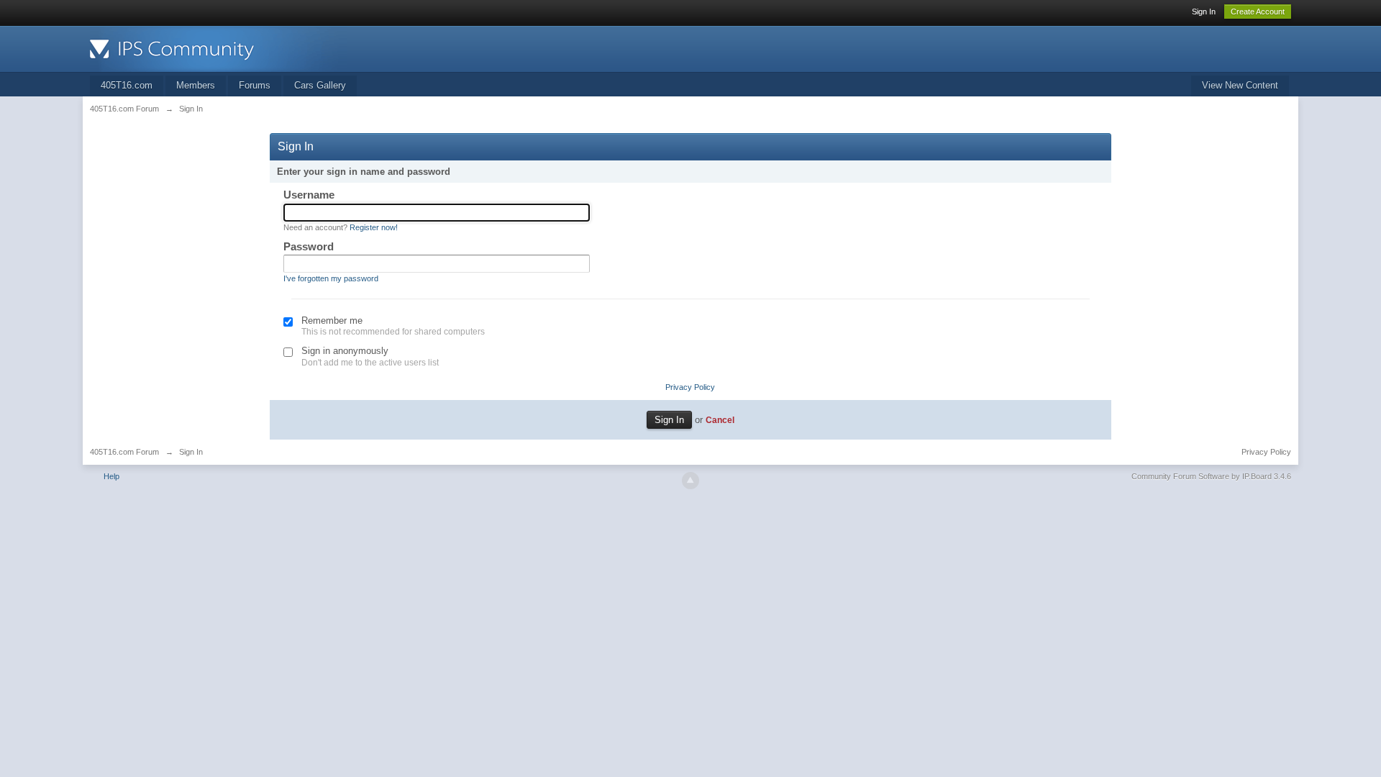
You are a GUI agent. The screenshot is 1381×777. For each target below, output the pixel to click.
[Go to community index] (218, 47)
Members (195, 85)
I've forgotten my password (330, 278)
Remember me (332, 320)
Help (111, 476)
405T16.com (126, 85)
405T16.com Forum (124, 451)
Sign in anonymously (344, 350)
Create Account (1258, 11)
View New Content (1240, 85)
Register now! (374, 227)
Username (308, 194)
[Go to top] (690, 480)
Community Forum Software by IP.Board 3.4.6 (1211, 476)
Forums (254, 85)
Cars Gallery (320, 85)
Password (308, 246)
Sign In (1204, 11)
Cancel (720, 419)
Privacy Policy (690, 387)
